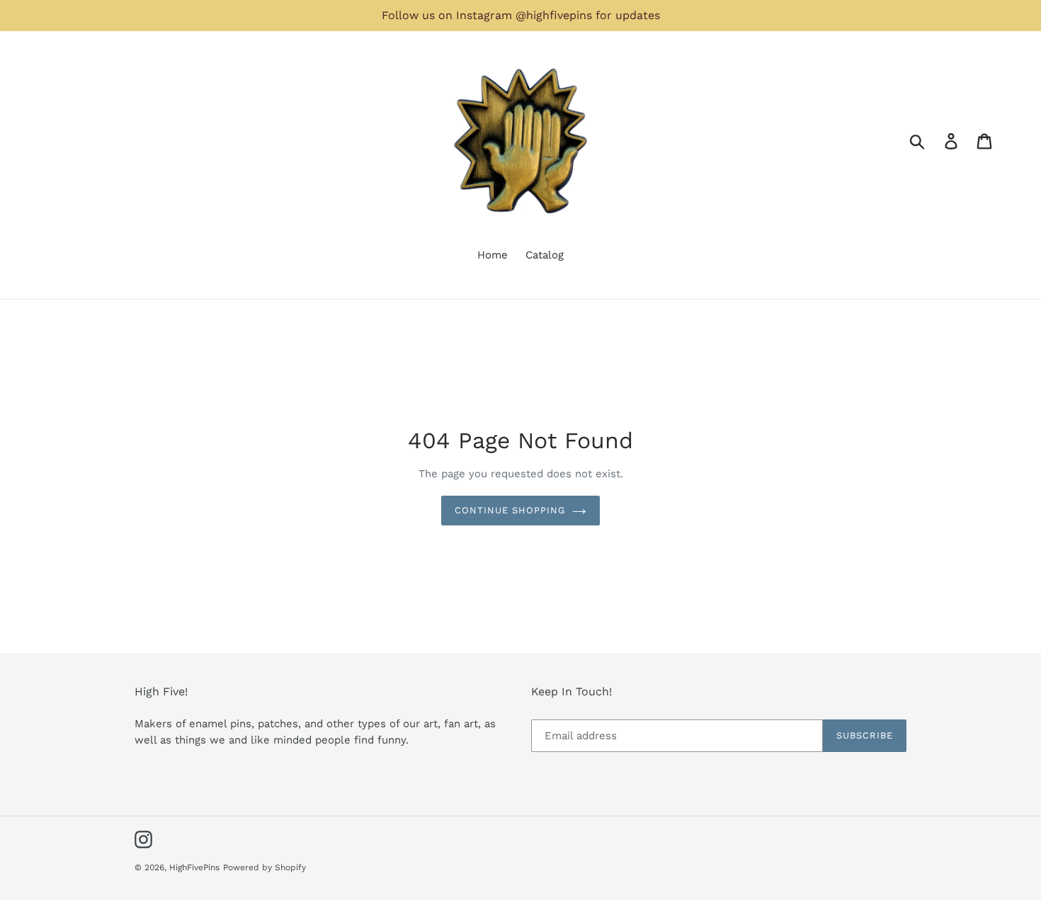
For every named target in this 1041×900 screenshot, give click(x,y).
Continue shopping (510, 510)
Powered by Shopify (264, 867)
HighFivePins (194, 867)
